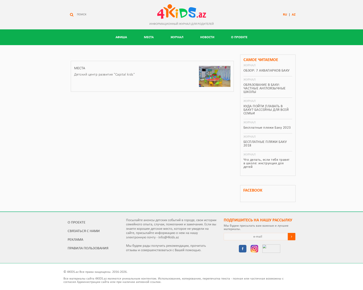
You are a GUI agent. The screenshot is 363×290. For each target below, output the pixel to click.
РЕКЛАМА (75, 240)
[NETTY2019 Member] (271, 249)
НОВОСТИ (207, 37)
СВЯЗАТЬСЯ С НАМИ (84, 231)
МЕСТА (149, 37)
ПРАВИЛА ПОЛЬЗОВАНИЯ (88, 248)
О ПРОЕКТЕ (239, 37)
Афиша (121, 37)
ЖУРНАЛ (177, 37)
